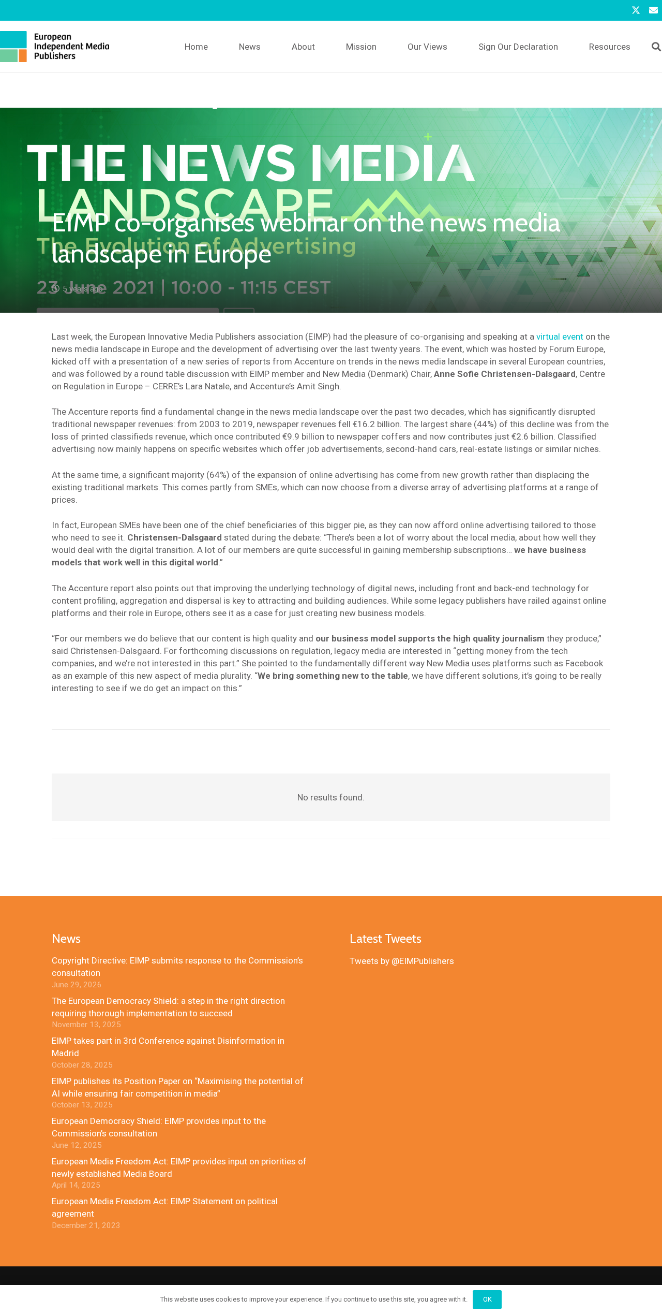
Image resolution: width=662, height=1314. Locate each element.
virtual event (559, 336)
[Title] (653, 10)
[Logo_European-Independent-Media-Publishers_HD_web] (54, 46)
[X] (635, 10)
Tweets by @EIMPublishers (402, 961)
